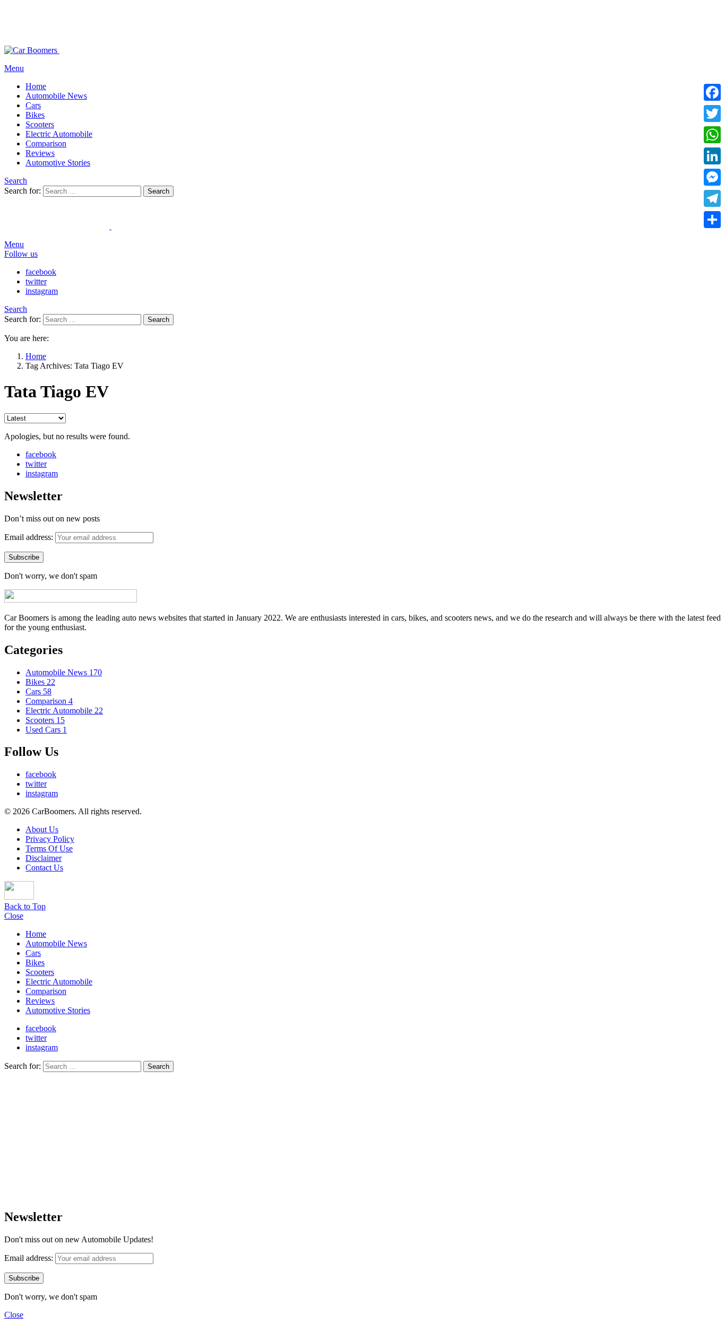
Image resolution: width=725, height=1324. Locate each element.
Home (35, 86)
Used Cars (46, 729)
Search (158, 191)
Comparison (45, 143)
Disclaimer (43, 858)
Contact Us (44, 867)
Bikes (35, 114)
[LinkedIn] (712, 156)
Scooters (39, 124)
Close (13, 915)
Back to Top (25, 906)
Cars (33, 105)
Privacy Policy (49, 838)
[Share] (712, 219)
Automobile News (56, 95)
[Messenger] (712, 177)
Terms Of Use (49, 848)
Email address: (28, 537)
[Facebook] (712, 92)
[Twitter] (712, 113)
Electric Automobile (58, 133)
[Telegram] (712, 198)
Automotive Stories (57, 162)
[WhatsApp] (712, 134)
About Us (41, 829)
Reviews (40, 153)
